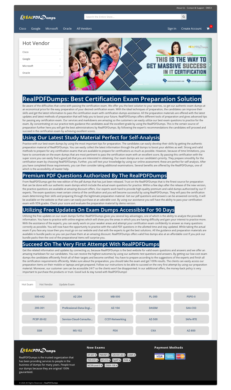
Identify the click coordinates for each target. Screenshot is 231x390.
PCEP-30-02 (40, 319)
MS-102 (77, 330)
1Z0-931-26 (117, 354)
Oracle (67, 28)
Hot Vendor (46, 284)
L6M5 (130, 354)
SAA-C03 (191, 308)
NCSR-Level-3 (94, 365)
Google (35, 28)
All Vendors (84, 28)
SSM (39, 330)
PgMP (116, 360)
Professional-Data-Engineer (78, 308)
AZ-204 (77, 296)
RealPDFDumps (51, 383)
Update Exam (67, 284)
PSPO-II (191, 296)
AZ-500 (153, 319)
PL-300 (153, 296)
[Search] (184, 17)
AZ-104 (115, 308)
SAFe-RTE (191, 319)
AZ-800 (191, 330)
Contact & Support (195, 7)
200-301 (40, 308)
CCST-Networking (115, 319)
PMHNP (103, 354)
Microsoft (51, 28)
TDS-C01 (92, 360)
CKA (153, 330)
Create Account (191, 28)
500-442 (40, 296)
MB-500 (115, 296)
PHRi (126, 360)
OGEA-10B (111, 365)
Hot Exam (27, 284)
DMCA (209, 7)
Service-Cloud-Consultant (77, 319)
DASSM (153, 308)
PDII (115, 330)
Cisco (22, 28)
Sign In (172, 28)
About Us (181, 7)
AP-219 (104, 360)
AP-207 (91, 354)
